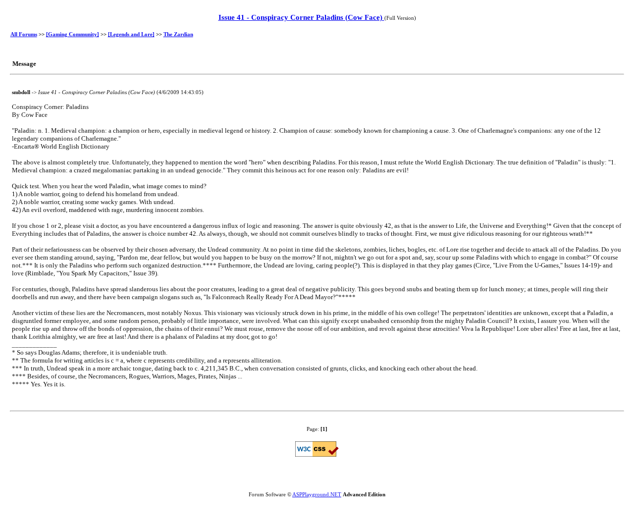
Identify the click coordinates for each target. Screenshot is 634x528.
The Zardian (178, 34)
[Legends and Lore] (131, 34)
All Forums (23, 34)
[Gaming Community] (72, 34)
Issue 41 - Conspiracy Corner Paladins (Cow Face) (301, 17)
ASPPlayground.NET (316, 494)
